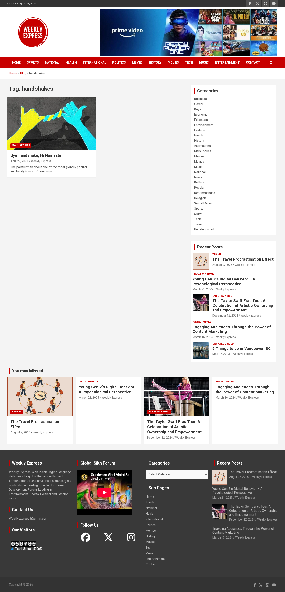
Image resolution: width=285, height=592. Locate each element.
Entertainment (227, 62)
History (155, 62)
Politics (119, 62)
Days (197, 109)
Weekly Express (41, 161)
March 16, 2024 (203, 337)
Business (200, 99)
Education (201, 120)
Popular (199, 188)
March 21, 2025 (203, 289)
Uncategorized (204, 229)
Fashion (199, 130)
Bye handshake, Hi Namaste (35, 155)
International (94, 62)
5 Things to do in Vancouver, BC (241, 348)
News (198, 177)
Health (71, 62)
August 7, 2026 (222, 264)
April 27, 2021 (19, 161)
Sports (33, 62)
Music (204, 62)
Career (198, 104)
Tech (189, 62)
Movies (173, 62)
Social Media (203, 203)
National (52, 62)
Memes (137, 62)
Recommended (204, 193)
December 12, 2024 (225, 315)
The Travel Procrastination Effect (243, 259)
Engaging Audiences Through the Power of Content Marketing (232, 329)
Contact (253, 62)
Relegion (200, 198)
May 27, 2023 (221, 353)
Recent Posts (210, 247)
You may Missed (27, 370)
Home (16, 62)
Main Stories (21, 145)
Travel (198, 224)
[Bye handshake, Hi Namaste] (51, 123)
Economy (200, 114)
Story (198, 214)
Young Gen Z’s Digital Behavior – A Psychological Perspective (224, 281)
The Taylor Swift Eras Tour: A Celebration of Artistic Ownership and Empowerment (242, 305)
